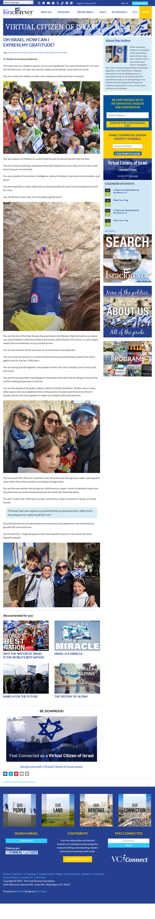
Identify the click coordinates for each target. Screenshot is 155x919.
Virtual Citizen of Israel (23, 781)
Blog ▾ (103, 12)
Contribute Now (127, 153)
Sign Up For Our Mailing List (127, 124)
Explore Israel (46, 873)
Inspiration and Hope (18, 52)
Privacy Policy (10, 877)
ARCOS (20, 891)
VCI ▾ (135, 12)
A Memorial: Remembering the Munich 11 (126, 191)
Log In (79, 3)
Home (6, 781)
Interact (85, 873)
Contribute (98, 873)
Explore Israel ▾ (85, 12)
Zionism (33, 52)
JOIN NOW (133, 176)
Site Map (40, 877)
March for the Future (20, 696)
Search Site (141, 3)
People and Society (46, 52)
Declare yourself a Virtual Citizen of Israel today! (51, 766)
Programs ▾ (64, 12)
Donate (146, 12)
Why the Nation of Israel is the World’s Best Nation (23, 655)
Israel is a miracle (68, 653)
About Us (18, 873)
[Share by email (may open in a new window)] (22, 774)
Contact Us (27, 877)
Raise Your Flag (121, 200)
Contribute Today (78, 859)
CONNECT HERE (128, 169)
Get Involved (71, 873)
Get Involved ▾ (119, 12)
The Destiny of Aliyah (70, 696)
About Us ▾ (46, 12)
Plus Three (40, 891)
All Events (110, 230)
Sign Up (124, 3)
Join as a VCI (90, 3)
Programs (31, 873)
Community (61, 52)
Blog (59, 873)
